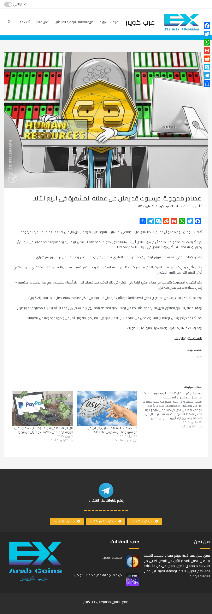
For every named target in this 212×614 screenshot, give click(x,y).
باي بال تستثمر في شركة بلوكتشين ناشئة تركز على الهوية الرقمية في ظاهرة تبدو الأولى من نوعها (43, 430)
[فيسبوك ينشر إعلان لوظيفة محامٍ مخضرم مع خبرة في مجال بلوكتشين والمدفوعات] (169, 409)
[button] (144, 521)
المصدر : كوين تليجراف (188, 338)
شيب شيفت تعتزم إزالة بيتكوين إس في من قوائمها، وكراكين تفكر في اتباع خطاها (112, 430)
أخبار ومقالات (191, 206)
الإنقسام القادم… (112, 557)
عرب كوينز (140, 22)
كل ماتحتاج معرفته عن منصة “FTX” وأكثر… (98, 574)
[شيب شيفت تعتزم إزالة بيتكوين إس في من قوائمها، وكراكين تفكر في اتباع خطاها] (107, 408)
